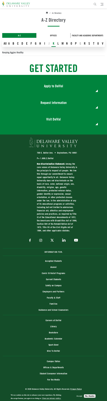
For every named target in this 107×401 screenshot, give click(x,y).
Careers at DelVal (54, 320)
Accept (79, 396)
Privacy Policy (76, 389)
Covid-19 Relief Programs (53, 273)
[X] (52, 240)
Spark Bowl (53, 344)
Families (53, 303)
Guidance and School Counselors (53, 309)
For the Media (53, 379)
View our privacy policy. (51, 398)
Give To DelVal (53, 350)
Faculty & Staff (53, 297)
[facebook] (30, 240)
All (5, 43)
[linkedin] (64, 240)
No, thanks (89, 396)
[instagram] (41, 240)
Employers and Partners (53, 291)
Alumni (53, 267)
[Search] (95, 4)
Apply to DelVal (53, 86)
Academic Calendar (53, 338)
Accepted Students (53, 261)
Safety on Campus (53, 285)
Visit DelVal (53, 119)
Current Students (53, 279)
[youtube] (75, 240)
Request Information (54, 102)
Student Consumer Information (53, 373)
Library (53, 326)
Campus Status (53, 361)
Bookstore (71, 332)
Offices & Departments (53, 367)
